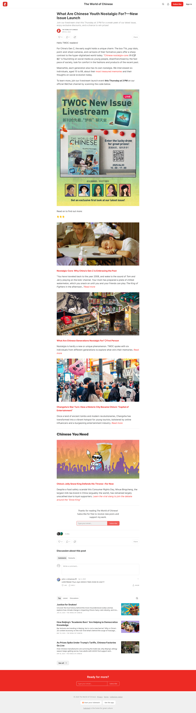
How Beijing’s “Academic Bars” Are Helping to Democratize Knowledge (87, 623)
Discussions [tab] (74, 598)
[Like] (58, 615)
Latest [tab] (65, 598)
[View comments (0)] (77, 615)
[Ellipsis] (138, 579)
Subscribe (177, 4)
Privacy (100, 697)
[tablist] (66, 558)
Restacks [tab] (71, 558)
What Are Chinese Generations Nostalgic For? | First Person (88, 340)
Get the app (109, 702)
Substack (86, 708)
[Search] (163, 4)
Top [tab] (59, 598)
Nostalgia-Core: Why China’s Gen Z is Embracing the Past (87, 271)
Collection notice (116, 697)
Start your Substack (92, 702)
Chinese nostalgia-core (116, 55)
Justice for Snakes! (67, 604)
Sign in (189, 4)
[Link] (53, 434)
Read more (89, 286)
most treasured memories (109, 71)
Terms (106, 697)
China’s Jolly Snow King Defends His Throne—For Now (85, 484)
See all (61, 663)
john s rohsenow (68, 579)
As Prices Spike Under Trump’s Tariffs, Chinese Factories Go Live (86, 644)
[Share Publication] (168, 4)
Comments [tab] (62, 558)
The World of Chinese (70, 29)
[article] (98, 610)
